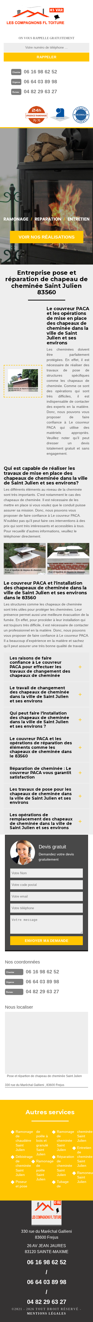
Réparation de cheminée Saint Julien (63, 1166)
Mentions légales (46, 1313)
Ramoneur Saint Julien (83, 1177)
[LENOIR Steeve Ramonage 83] (35, 16)
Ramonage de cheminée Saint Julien (63, 1141)
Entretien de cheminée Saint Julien (83, 1157)
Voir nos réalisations (47, 237)
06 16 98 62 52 (40, 71)
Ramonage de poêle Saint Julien (42, 1170)
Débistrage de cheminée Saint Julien (22, 1166)
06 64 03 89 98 (40, 81)
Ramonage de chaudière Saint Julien (22, 1141)
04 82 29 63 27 (40, 91)
